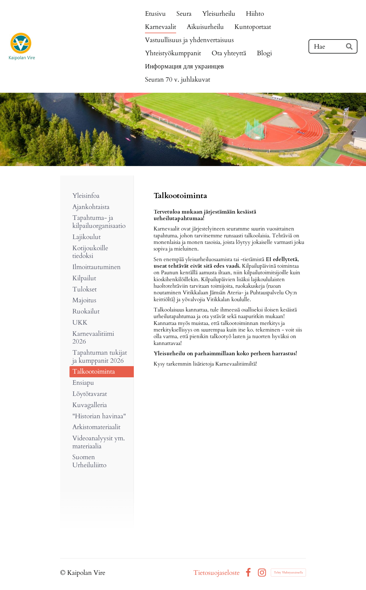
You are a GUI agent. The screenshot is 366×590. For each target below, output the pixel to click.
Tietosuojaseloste (216, 572)
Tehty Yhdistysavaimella (288, 573)
